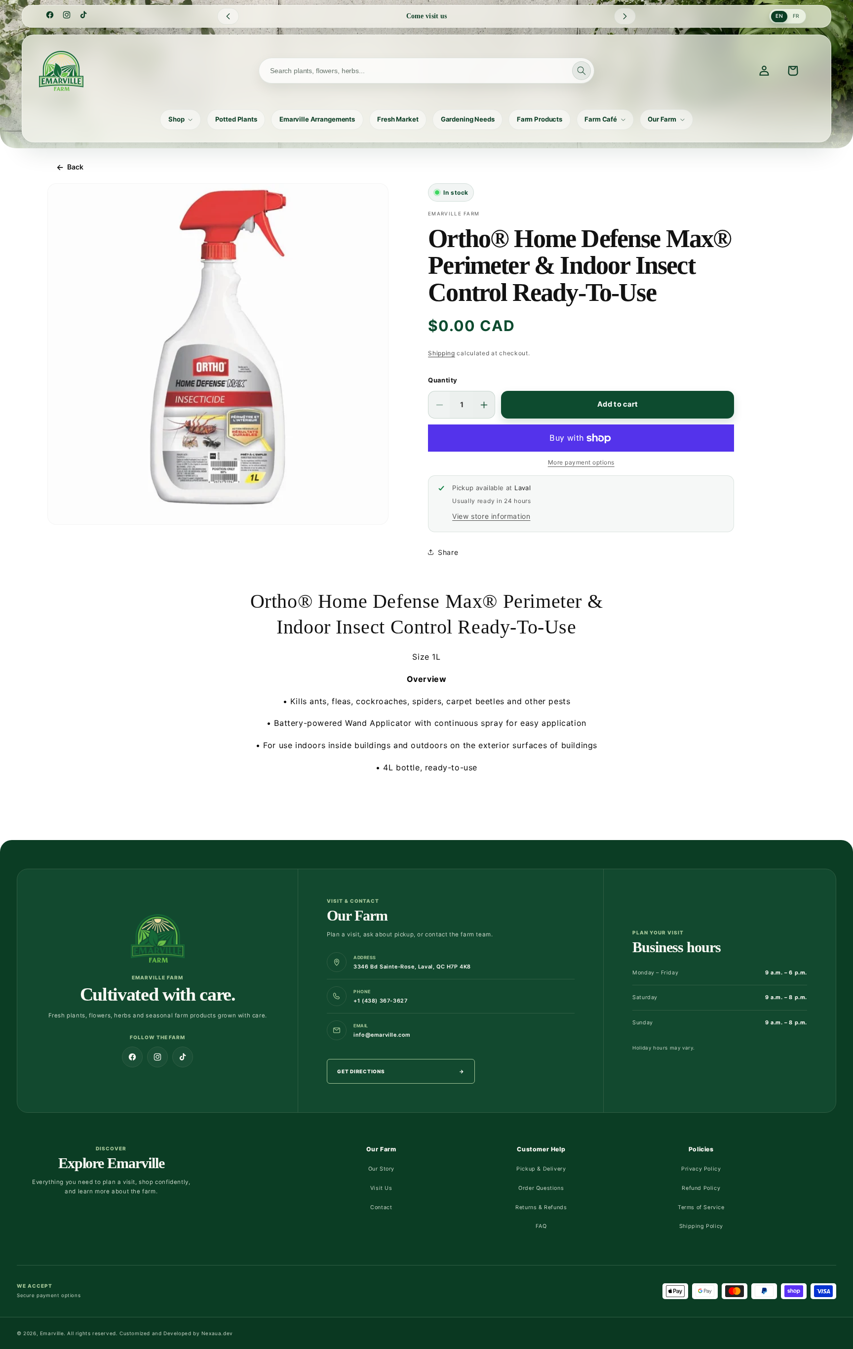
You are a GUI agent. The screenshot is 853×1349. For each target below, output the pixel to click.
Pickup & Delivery (541, 1169)
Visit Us (381, 1188)
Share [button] (448, 552)
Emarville (52, 1333)
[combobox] (426, 71)
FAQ (541, 1226)
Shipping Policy (701, 1226)
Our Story (381, 1169)
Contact (381, 1207)
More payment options (581, 462)
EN (779, 16)
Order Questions (541, 1188)
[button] (180, 119)
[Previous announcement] (228, 16)
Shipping (441, 353)
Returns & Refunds (541, 1207)
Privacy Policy (701, 1169)
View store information (491, 516)
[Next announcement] (625, 16)
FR (796, 16)
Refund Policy (701, 1188)
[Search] (581, 70)
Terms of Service (701, 1207)
